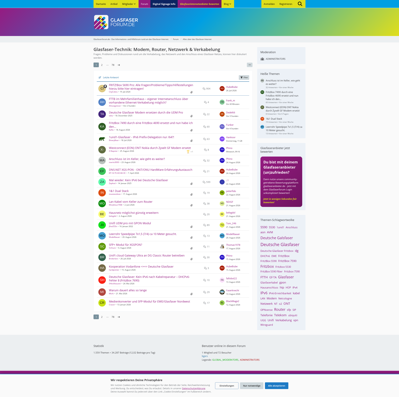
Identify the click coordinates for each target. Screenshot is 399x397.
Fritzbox (267, 266)
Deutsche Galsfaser (276, 237)
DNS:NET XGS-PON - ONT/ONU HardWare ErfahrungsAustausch (150, 170)
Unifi (271, 320)
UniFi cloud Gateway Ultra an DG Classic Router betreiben (147, 255)
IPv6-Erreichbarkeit (280, 293)
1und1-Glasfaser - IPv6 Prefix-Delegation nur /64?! (141, 137)
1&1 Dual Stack (119, 191)
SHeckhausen (115, 283)
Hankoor (231, 137)
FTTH (264, 277)
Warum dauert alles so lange (128, 290)
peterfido (231, 191)
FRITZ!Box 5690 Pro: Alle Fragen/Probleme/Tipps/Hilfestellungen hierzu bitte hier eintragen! (151, 86)
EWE (274, 256)
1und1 (280, 227)
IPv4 (295, 287)
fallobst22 (231, 278)
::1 (227, 180)
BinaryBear (114, 140)
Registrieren (285, 3)
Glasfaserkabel (269, 282)
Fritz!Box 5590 (268, 261)
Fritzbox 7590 (292, 271)
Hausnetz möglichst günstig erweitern (134, 213)
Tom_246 (231, 223)
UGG (263, 320)
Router (279, 309)
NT (275, 303)
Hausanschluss (269, 287)
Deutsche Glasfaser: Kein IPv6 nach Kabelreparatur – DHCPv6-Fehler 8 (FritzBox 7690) (149, 278)
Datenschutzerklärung (193, 388)
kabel (296, 293)
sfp (289, 310)
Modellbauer (114, 237)
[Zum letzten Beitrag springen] (222, 88)
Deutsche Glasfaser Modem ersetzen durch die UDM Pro (146, 112)
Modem (272, 298)
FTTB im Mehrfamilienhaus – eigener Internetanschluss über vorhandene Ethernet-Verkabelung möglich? (148, 100)
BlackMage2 (232, 301)
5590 (263, 227)
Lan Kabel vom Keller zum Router (130, 201)
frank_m (230, 100)
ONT (287, 303)
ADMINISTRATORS (275, 58)
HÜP (288, 287)
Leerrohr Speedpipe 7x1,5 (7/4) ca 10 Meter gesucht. (143, 234)
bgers (205, 356)
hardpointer (114, 270)
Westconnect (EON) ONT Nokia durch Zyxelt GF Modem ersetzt (150, 148)
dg (296, 251)
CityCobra (113, 91)
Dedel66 (230, 112)
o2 (280, 303)
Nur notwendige (251, 385)
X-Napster (113, 151)
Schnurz (112, 248)
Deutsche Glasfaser (279, 244)
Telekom (280, 315)
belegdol (112, 216)
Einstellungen (227, 385)
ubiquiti (292, 315)
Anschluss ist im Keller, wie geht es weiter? (137, 159)
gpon (282, 282)
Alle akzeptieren (276, 385)
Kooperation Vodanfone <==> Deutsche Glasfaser (141, 266)
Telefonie (266, 315)
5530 (272, 227)
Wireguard (266, 325)
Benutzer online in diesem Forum (224, 346)
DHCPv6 (265, 256)
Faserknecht (232, 290)
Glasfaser (286, 276)
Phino (229, 148)
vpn (295, 320)
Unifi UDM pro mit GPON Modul (130, 223)
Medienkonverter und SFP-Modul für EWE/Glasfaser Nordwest (149, 301)
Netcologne (285, 298)
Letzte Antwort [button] (111, 77)
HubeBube (232, 86)
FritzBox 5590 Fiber (271, 271)
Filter (246, 77)
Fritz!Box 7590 (287, 261)
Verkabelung (283, 320)
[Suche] (300, 4)
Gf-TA (272, 277)
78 (113, 64)
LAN (262, 298)
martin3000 (114, 162)
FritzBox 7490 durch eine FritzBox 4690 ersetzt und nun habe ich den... (151, 124)
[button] (249, 65)
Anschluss (292, 227)
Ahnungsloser (115, 105)
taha (111, 115)
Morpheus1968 (115, 204)
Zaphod (112, 183)
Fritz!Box (283, 256)
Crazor (112, 304)
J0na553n (113, 226)
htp (282, 287)
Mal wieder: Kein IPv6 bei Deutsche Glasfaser (138, 180)
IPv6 (263, 292)
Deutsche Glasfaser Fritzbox (276, 251)
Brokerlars (113, 258)
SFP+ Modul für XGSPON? (125, 245)
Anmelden (269, 3)
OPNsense (266, 310)
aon (262, 232)
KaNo (111, 129)
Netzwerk (266, 303)
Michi (111, 293)
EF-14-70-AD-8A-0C (117, 173)
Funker (230, 124)
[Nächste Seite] (119, 65)
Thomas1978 (233, 244)
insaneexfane (115, 194)
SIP (294, 310)
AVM (270, 232)
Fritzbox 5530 (283, 267)
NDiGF (229, 201)
